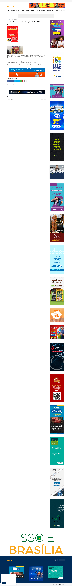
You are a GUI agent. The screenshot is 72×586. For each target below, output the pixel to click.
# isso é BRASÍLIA (14, 19)
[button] (61, 10)
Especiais (43, 10)
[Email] (24, 81)
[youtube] (60, 560)
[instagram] (61, 1)
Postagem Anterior (10, 99)
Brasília (12, 10)
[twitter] (57, 560)
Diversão (17, 10)
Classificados (57, 10)
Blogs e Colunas (50, 10)
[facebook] (55, 560)
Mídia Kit (63, 584)
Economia (32, 10)
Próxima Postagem (44, 99)
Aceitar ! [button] (4, 583)
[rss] (64, 1)
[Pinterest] (22, 81)
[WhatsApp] (21, 81)
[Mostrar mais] (26, 81)
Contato (60, 584)
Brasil (23, 10)
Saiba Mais (8, 581)
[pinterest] (64, 560)
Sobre (56, 584)
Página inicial (9, 19)
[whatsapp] (58, 1)
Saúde (38, 10)
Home (9, 10)
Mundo (27, 10)
